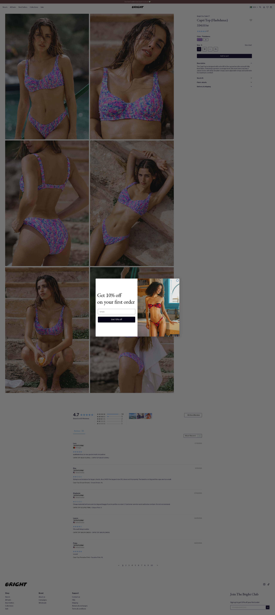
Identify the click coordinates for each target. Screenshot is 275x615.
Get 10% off (116, 320)
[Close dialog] (177, 280)
